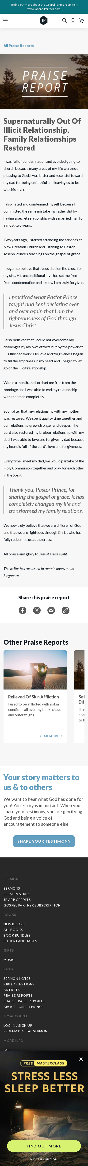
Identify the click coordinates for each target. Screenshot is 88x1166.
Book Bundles (17, 935)
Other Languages (20, 941)
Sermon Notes (17, 978)
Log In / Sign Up (18, 1025)
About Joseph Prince (24, 1007)
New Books (14, 924)
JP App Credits (17, 900)
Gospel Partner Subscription (32, 905)
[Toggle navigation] (5, 20)
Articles (12, 990)
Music (9, 960)
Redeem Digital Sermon (26, 1031)
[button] (73, 20)
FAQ (7, 1050)
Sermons (12, 879)
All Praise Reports (19, 45)
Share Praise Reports (24, 1001)
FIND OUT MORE (44, 1146)
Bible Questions (19, 984)
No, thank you (44, 1159)
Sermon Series (17, 894)
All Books (13, 930)
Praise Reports (18, 995)
